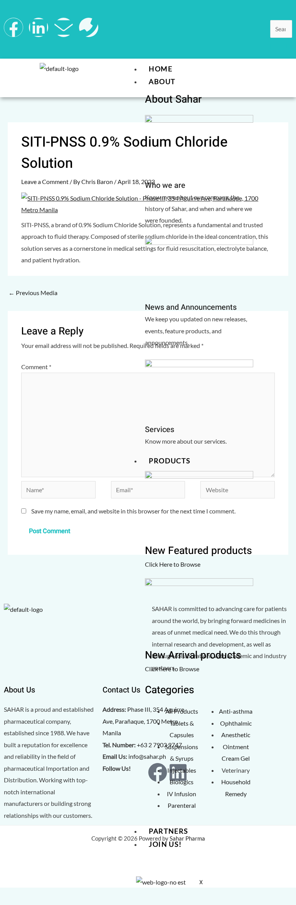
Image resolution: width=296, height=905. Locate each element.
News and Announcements (191, 307)
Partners (168, 831)
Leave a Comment (45, 181)
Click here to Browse (172, 668)
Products (169, 460)
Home (160, 68)
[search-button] (278, 46)
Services (159, 429)
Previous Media (32, 292)
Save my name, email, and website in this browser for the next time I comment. (133, 511)
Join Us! (165, 844)
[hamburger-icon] (282, 68)
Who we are (165, 185)
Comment (36, 366)
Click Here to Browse (172, 564)
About (162, 81)
